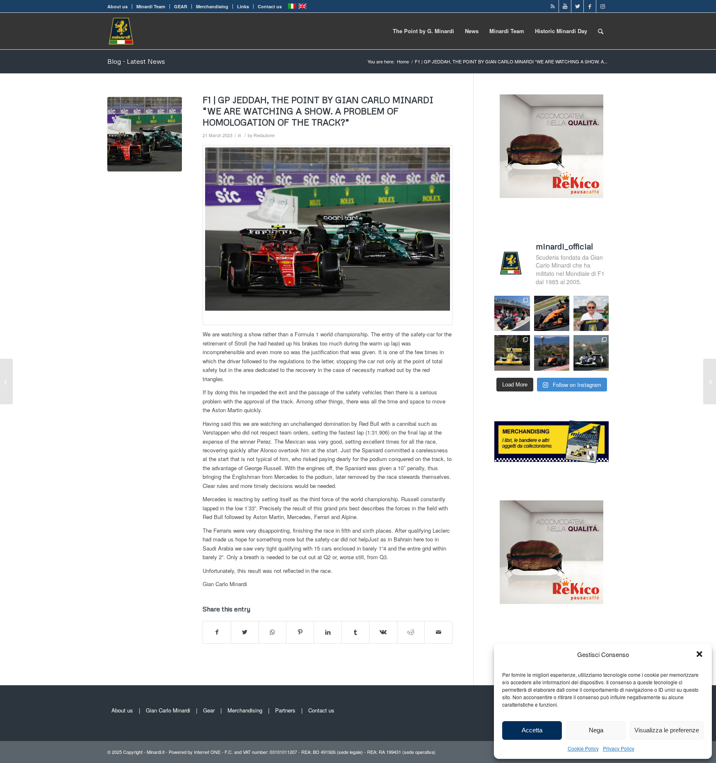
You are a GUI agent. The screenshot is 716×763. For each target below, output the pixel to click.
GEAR (180, 6)
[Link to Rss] (553, 6)
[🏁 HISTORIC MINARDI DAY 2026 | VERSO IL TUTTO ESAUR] (512, 352)
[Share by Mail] (438, 632)
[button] (699, 654)
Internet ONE (207, 752)
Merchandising (212, 6)
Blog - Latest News (136, 61)
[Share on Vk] (383, 632)
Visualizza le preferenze (666, 730)
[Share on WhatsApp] (272, 632)
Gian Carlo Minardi (168, 710)
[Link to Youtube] (565, 6)
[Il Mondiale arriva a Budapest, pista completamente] (591, 352)
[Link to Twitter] (577, 6)
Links (243, 6)
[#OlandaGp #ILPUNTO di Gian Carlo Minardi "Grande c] (551, 313)
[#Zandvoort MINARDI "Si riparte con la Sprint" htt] (591, 313)
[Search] (601, 31)
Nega (596, 730)
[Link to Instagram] (602, 6)
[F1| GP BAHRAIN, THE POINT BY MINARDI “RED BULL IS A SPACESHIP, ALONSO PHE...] (6, 381)
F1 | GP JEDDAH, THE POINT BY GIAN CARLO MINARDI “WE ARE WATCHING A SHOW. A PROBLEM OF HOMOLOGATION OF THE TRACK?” (318, 111)
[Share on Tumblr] (355, 632)
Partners (285, 710)
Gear (209, 710)
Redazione (264, 135)
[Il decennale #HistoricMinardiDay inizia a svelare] (512, 313)
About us (117, 6)
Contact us (270, 6)
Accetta (532, 730)
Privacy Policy (618, 748)
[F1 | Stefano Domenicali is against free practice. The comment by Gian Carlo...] (709, 381)
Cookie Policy (583, 748)
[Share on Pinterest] (300, 632)
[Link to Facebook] (590, 6)
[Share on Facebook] (217, 632)
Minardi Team (150, 6)
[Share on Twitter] (245, 632)
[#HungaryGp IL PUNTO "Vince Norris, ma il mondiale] (551, 352)
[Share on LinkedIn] (327, 632)
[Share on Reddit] (411, 632)
